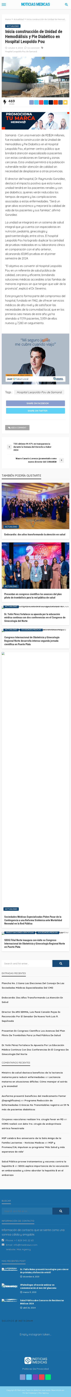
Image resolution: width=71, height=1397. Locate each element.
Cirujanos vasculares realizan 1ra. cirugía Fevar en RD (32, 1119)
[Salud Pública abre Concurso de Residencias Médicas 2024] (10, 1300)
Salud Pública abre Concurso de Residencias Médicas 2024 (42, 1302)
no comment (33, 48)
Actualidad (13, 26)
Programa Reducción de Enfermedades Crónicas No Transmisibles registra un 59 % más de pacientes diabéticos (35, 1105)
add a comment (18, 427)
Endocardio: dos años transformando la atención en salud (34, 534)
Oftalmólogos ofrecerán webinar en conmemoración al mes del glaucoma (38, 1286)
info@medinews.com (25, 1244)
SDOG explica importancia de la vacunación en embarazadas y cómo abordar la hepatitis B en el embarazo (35, 1170)
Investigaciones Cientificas (20, 932)
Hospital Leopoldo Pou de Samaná (21, 51)
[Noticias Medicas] (35, 1360)
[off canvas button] (4, 4)
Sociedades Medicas (31, 629)
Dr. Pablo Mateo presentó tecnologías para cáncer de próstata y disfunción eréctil (44, 1271)
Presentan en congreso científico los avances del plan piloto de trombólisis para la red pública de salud (33, 596)
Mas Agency (24, 1249)
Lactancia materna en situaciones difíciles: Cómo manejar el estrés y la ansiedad (34, 1081)
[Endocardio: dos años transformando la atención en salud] (35, 506)
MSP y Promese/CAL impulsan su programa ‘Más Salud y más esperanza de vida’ (33, 1147)
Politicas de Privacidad (35, 1368)
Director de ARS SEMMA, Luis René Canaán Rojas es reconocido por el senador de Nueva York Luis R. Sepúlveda (31, 1016)
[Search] (66, 4)
